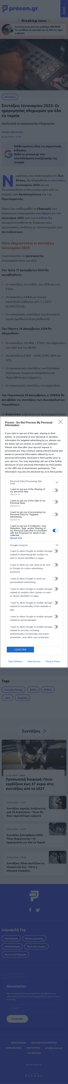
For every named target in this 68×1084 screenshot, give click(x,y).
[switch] (55, 490)
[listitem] (34, 482)
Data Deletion (15, 661)
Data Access (34, 661)
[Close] (61, 423)
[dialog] (34, 542)
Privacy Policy (53, 661)
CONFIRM (20, 649)
